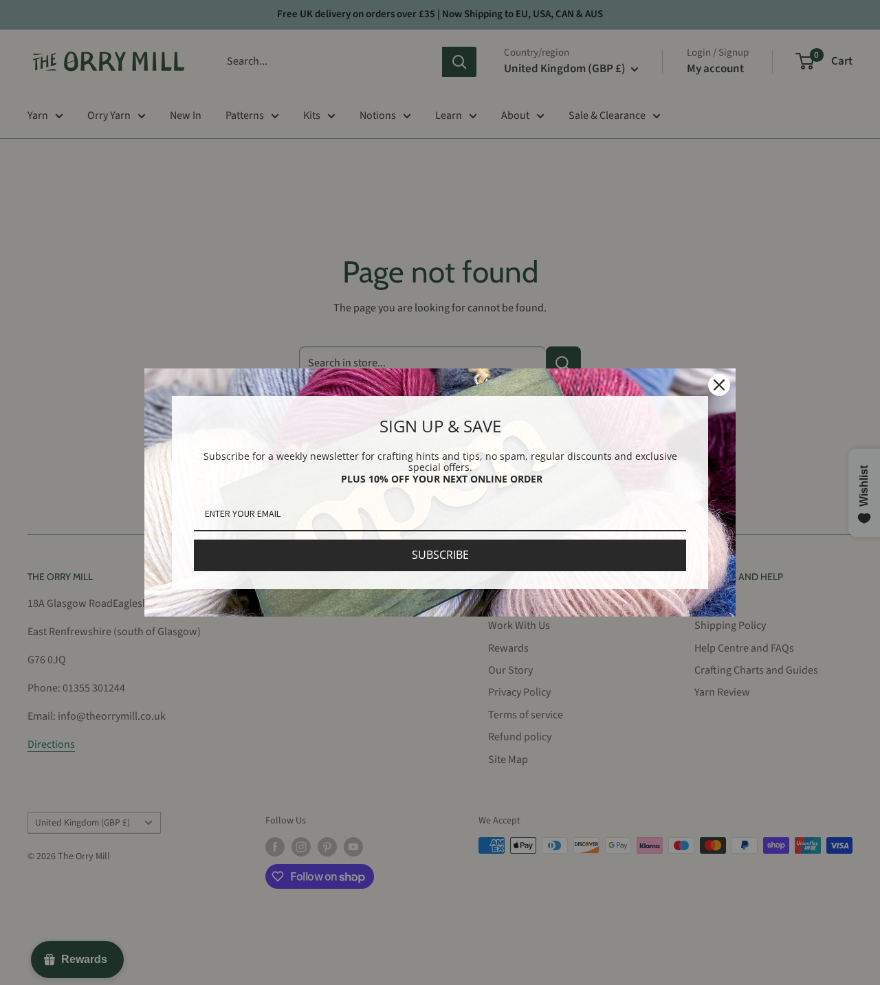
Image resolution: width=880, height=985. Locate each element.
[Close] (719, 384)
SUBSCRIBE (440, 554)
